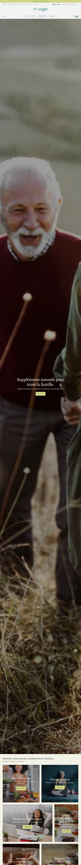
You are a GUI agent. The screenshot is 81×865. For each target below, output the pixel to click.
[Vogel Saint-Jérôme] (40, 9)
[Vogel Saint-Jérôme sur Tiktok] (57, 4)
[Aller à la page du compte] (74, 16)
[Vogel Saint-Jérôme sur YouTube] (59, 4)
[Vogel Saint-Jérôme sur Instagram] (55, 4)
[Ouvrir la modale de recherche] (3, 16)
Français (63, 4)
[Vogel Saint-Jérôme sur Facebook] (53, 4)
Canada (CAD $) (73, 4)
